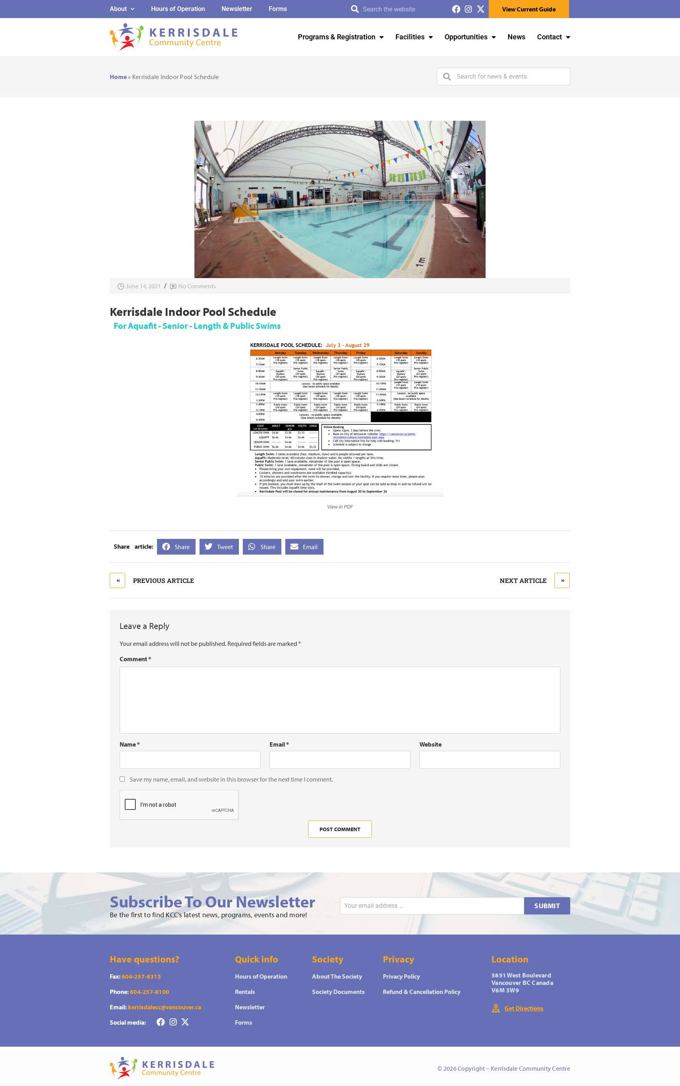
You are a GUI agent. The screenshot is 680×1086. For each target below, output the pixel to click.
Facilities (410, 37)
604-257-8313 (141, 976)
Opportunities (466, 37)
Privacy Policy (401, 976)
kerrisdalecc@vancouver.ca (164, 1007)
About (118, 9)
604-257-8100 (149, 992)
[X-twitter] (481, 9)
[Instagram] (468, 9)
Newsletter (237, 9)
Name (130, 744)
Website (430, 744)
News (516, 37)
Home (118, 77)
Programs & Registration (336, 37)
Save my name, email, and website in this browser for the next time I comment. (231, 779)
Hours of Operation (178, 9)
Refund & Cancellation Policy (421, 992)
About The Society (337, 976)
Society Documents (338, 992)
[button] (176, 547)
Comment (135, 659)
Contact (549, 37)
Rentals (245, 992)
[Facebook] (456, 9)
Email (279, 744)
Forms (278, 9)
